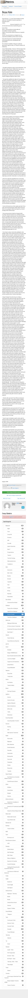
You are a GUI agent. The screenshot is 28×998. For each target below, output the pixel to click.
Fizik (15, 584)
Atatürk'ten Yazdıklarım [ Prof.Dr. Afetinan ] (13, 803)
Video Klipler (15, 964)
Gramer (15, 697)
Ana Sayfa (4, 6)
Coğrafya (15, 581)
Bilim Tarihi (15, 573)
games (14, 644)
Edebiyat (11, 6)
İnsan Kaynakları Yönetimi (15, 720)
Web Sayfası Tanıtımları (15, 732)
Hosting (15, 726)
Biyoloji (15, 575)
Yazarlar (15, 771)
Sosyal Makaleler (15, 667)
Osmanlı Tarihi (15, 926)
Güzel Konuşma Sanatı (15, 781)
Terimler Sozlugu (15, 558)
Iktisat (14, 688)
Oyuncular (15, 759)
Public (14, 875)
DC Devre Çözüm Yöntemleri (15, 626)
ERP (15, 540)
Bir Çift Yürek (7, 498)
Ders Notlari (14, 599)
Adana (15, 970)
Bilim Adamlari (15, 744)
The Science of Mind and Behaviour (13, 872)
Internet (14, 723)
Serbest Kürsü (14, 890)
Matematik (14, 813)
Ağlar (15, 528)
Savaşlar (15, 929)
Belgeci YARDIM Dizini (15, 652)
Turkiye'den (15, 676)
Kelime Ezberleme (15, 706)
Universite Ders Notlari (15, 602)
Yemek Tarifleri (15, 828)
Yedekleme (15, 564)
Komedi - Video (15, 955)
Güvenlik (15, 543)
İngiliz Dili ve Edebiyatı (15, 611)
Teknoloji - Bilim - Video (15, 961)
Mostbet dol (14, 822)
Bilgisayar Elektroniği (15, 623)
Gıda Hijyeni (15, 887)
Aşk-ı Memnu (21, 498)
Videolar (14, 946)
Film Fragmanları (15, 952)
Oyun (14, 834)
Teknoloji (14, 935)
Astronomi (15, 570)
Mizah (15, 896)
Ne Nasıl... (14, 825)
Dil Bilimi (15, 787)
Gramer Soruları (15, 700)
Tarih (14, 917)
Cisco (15, 531)
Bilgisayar (14, 525)
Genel (14, 646)
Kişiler (14, 735)
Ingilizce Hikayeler (15, 703)
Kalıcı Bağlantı (15, 488)
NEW (14, 831)
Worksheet (15, 714)
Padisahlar (15, 762)
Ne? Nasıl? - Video (15, 958)
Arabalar (15, 649)
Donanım (15, 537)
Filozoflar (15, 750)
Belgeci (22, 15)
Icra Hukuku (15, 682)
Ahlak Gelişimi (15, 849)
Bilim (14, 567)
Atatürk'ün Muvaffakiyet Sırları (15, 810)
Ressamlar (15, 768)
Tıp (14, 941)
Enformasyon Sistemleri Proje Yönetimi (13, 977)
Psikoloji (14, 846)
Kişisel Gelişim (14, 774)
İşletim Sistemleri (15, 546)
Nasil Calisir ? (15, 632)
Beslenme (15, 881)
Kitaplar (15, 793)
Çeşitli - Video (15, 949)
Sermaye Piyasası (15, 691)
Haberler (14, 670)
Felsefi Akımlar (15, 638)
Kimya (15, 590)
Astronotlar (15, 738)
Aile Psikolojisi (15, 852)
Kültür (14, 784)
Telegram (15, 914)
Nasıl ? (15, 549)
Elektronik (14, 620)
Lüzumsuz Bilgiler (15, 658)
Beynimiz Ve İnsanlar (15, 861)
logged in (11, 516)
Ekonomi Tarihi (15, 923)
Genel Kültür (15, 790)
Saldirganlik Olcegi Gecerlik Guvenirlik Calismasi (13, 868)
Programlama (15, 552)
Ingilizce (14, 694)
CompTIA (15, 534)
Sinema (15, 796)
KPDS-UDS (15, 709)
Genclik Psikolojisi (15, 864)
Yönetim (14, 973)
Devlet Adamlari (15, 747)
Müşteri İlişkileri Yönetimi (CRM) (13, 981)
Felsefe (14, 635)
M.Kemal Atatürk (14, 799)
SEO (15, 729)
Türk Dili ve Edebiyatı (15, 617)
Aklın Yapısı (15, 855)
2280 (17, 503)
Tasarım (15, 555)
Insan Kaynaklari (14, 717)
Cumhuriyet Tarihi (15, 920)
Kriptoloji (15, 593)
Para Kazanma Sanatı (14, 840)
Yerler (14, 967)
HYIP (15, 843)
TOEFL (15, 712)
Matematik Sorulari (15, 816)
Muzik (15, 899)
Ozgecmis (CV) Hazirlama (15, 661)
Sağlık (14, 878)
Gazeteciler (15, 753)
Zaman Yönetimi (15, 985)
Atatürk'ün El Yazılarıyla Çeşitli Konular (13, 807)
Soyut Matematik (15, 819)
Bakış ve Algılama (15, 858)
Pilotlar (15, 765)
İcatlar (15, 587)
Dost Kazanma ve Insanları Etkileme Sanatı (13, 777)
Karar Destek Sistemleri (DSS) (15, 655)
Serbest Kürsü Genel (15, 902)
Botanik (15, 578)
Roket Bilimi (15, 596)
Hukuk (14, 679)
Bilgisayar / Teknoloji (15, 893)
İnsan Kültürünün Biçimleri (15, 641)
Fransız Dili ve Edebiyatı (15, 608)
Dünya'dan (15, 673)
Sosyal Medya (14, 911)
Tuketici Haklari (15, 685)
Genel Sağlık (15, 884)
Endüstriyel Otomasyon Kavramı (15, 629)
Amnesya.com (15, 837)
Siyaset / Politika (15, 908)
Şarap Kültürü (15, 664)
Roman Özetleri (18, 6)
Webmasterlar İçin (15, 561)
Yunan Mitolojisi (15, 932)
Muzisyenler (15, 756)
